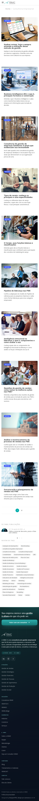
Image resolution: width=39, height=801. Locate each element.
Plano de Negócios (8, 592)
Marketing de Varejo (8, 583)
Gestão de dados (22, 566)
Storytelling (20, 592)
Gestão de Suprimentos (9, 683)
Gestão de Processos (23, 569)
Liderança (5, 580)
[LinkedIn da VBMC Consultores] (4, 659)
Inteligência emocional (26, 578)
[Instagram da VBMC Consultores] (8, 659)
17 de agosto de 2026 (16, 529)
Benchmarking (25, 546)
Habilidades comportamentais (25, 575)
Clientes (4, 747)
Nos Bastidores (24, 586)
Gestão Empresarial (22, 572)
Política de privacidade (8, 795)
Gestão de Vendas (8, 572)
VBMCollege (6, 711)
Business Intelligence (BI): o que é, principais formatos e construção (19, 95)
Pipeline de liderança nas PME (17, 290)
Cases (4, 750)
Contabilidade (7, 554)
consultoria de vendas (9, 552)
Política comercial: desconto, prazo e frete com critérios (22, 532)
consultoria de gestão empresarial (12, 549)
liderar (13, 580)
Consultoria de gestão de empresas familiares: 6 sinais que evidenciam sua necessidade (18, 146)
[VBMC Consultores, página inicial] (19, 634)
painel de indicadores (9, 589)
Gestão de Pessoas (8, 679)
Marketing (21, 580)
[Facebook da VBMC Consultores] (13, 659)
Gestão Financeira (8, 575)
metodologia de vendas (24, 583)
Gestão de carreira (8, 566)
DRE (34, 554)
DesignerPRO (13, 798)
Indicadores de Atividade (10, 578)
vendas (27, 595)
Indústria (4, 718)
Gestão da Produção (8, 686)
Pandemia (21, 589)
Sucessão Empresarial (9, 595)
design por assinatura (24, 798)
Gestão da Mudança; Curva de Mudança (14, 563)
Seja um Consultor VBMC (10, 754)
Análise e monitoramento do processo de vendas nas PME (17, 441)
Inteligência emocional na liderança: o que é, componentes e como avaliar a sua (19, 340)
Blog (3, 764)
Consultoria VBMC (7, 700)
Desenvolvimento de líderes (22, 554)
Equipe (4, 740)
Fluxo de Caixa (25, 557)
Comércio (5, 722)
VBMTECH (5, 704)
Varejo (20, 595)
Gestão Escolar (6, 690)
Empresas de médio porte (10, 557)
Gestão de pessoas (8, 569)
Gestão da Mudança (8, 560)
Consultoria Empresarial (25, 552)
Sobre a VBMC (6, 736)
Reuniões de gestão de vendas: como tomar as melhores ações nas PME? (18, 390)
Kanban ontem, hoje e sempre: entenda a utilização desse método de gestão (17, 46)
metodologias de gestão (10, 586)
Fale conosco (6, 779)
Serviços (4, 726)
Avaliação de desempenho (10, 546)
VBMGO (4, 707)
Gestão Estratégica (8, 672)
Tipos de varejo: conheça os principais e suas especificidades (18, 196)
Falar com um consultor (18, 622)
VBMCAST (5, 771)
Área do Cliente (7, 783)
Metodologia (6, 743)
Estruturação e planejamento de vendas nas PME (18, 490)
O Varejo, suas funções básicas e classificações (18, 244)
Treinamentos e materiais (10, 768)
